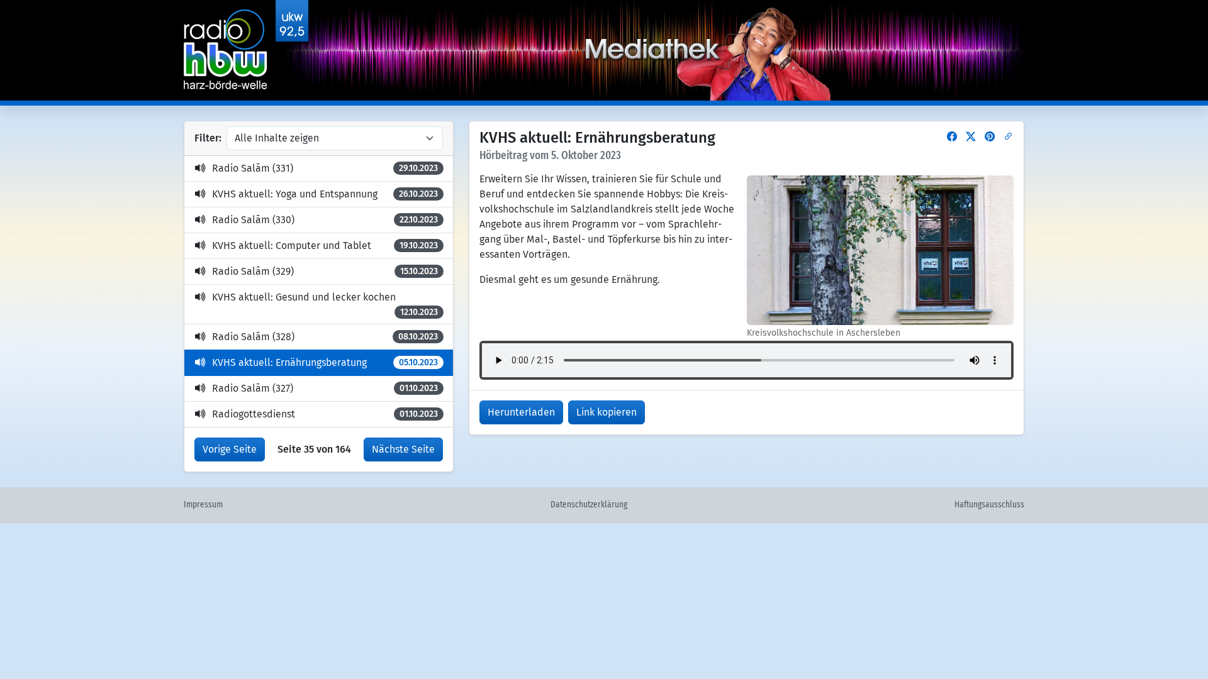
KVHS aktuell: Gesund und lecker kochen (325, 304)
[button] (952, 137)
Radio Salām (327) (325, 388)
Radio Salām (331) (325, 168)
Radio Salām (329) (325, 271)
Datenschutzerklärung (589, 504)
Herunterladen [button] (521, 412)
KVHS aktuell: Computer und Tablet (325, 245)
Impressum (203, 504)
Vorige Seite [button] (230, 449)
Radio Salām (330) (325, 220)
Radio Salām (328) (325, 337)
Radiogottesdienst (325, 414)
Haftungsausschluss (989, 504)
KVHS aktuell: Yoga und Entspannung (325, 194)
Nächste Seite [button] (403, 449)
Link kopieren (606, 412)
